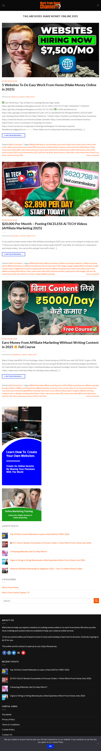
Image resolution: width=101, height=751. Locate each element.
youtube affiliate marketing (45, 274)
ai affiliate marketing (30, 266)
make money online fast (29, 150)
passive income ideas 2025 (27, 152)
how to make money (78, 144)
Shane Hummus (59, 152)
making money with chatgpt (75, 271)
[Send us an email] (18, 653)
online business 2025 (67, 150)
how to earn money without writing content (56, 391)
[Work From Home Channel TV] (50, 5)
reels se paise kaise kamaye (22, 396)
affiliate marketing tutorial (25, 388)
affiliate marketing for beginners (71, 263)
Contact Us (7, 734)
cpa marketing (51, 144)
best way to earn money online (63, 388)
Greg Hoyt (30, 97)
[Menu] (3, 5)
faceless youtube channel (35, 269)
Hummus (62, 147)
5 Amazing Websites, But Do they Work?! (28, 551)
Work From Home (9, 81)
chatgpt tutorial (19, 269)
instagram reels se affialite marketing (15, 393)
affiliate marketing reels (76, 385)
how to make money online (75, 269)
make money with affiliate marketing (77, 393)
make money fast (73, 147)
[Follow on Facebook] (4, 653)
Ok (50, 746)
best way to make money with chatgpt (52, 266)
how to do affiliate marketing (55, 269)
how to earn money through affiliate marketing (23, 391)
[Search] (98, 5)
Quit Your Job (43, 152)
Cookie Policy (8, 729)
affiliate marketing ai (51, 263)
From (76, 388)
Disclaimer (7, 714)
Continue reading (13, 135)
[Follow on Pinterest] (23, 653)
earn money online (64, 144)
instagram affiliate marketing (82, 391)
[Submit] (96, 600)
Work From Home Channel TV (15, 592)
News (94, 393)
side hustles (70, 152)
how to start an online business (48, 147)
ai (44, 144)
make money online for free (49, 150)
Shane (51, 152)
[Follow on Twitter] (14, 653)
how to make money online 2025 (24, 147)
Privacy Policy (8, 719)
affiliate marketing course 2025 (55, 385)
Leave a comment (92, 155)
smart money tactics (82, 152)
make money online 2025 (11, 150)
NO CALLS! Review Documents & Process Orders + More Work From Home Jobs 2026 (51, 542)
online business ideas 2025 (85, 150)
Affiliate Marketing (36, 144)
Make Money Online (87, 147)
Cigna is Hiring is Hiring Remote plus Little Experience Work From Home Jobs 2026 (47, 560)
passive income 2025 (9, 152)
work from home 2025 (15, 155)
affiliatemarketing (14, 266)
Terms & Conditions (11, 724)
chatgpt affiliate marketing (82, 266)
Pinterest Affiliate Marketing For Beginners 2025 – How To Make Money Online (46, 568)
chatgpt (69, 266)
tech (19, 274)
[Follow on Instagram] (9, 653)
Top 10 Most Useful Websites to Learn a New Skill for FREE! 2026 (39, 534)
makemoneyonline (57, 271)
